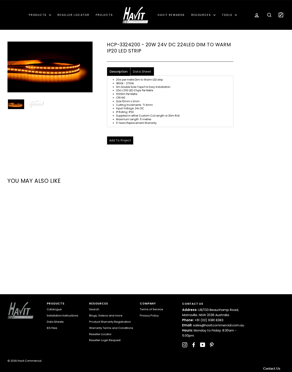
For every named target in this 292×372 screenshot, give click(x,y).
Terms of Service (151, 309)
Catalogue (54, 309)
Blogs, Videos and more (105, 316)
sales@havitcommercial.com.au (213, 325)
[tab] (118, 71)
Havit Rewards (171, 15)
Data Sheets (55, 322)
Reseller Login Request (105, 340)
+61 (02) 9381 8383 (202, 320)
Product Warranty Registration (110, 322)
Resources (201, 15)
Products (38, 15)
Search (94, 309)
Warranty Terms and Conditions (111, 328)
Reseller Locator (73, 15)
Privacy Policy (149, 316)
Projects (104, 15)
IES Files (52, 328)
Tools (228, 15)
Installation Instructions (62, 316)
